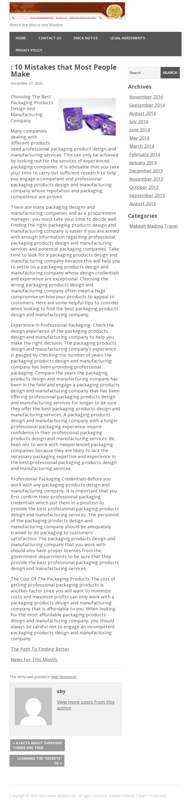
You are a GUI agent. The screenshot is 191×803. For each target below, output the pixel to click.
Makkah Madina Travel (153, 226)
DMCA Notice (86, 38)
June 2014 (139, 130)
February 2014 (144, 154)
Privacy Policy (29, 50)
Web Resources (63, 676)
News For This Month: (34, 659)
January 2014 (142, 162)
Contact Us (50, 38)
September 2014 (147, 105)
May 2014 (139, 138)
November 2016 (146, 97)
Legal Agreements (127, 38)
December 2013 (146, 171)
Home (21, 38)
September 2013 (147, 195)
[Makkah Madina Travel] (67, 16)
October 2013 (143, 187)
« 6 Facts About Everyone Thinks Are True (37, 745)
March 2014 (141, 146)
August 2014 (142, 113)
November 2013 (146, 179)
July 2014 (138, 121)
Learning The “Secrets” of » (39, 760)
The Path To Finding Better (40, 649)
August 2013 (142, 204)
